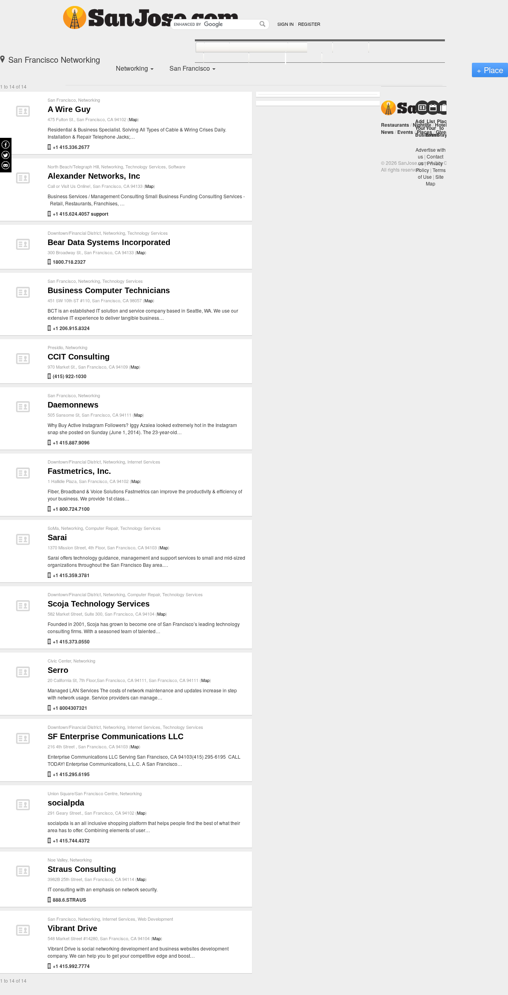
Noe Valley (57, 859)
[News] (208, 47)
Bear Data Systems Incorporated (109, 242)
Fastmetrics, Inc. (79, 471)
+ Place (490, 69)
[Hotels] (342, 47)
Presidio (55, 347)
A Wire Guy (69, 109)
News (387, 131)
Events (405, 131)
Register (309, 24)
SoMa (53, 528)
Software (176, 166)
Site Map (435, 180)
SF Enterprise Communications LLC (115, 736)
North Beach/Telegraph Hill (73, 166)
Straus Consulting (82, 869)
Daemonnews (73, 404)
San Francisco (62, 100)
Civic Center (59, 660)
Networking (89, 100)
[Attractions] (388, 47)
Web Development (155, 919)
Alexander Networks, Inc (94, 176)
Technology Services (145, 166)
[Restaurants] (250, 47)
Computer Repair (101, 528)
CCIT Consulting (79, 356)
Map (133, 119)
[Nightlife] (301, 47)
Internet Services (143, 461)
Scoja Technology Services (99, 603)
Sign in (285, 24)
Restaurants (395, 124)
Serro (58, 670)
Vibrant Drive (72, 928)
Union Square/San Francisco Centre (82, 793)
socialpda (66, 802)
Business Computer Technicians (109, 290)
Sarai (57, 537)
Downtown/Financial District (74, 233)
